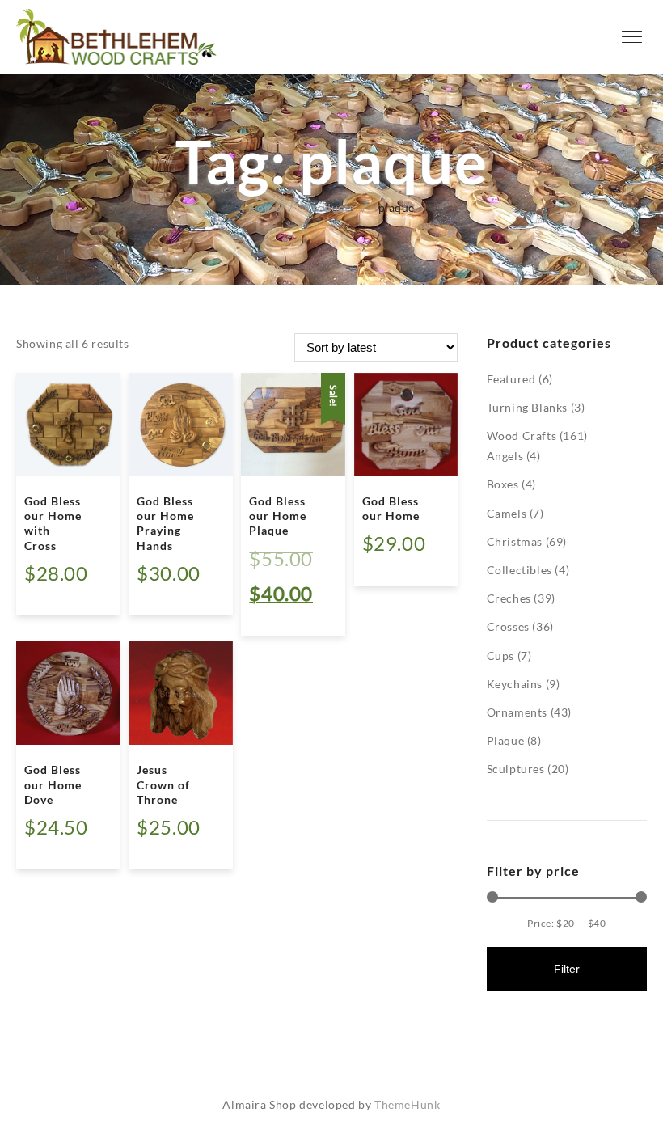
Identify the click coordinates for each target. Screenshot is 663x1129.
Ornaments (517, 712)
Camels (507, 513)
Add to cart (68, 592)
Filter (567, 968)
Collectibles (519, 570)
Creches (509, 598)
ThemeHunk (407, 1104)
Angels (505, 456)
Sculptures (516, 769)
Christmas (515, 541)
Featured (511, 379)
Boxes (503, 484)
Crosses (508, 626)
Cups (500, 655)
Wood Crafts (522, 435)
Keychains (515, 684)
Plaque (506, 740)
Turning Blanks (527, 407)
